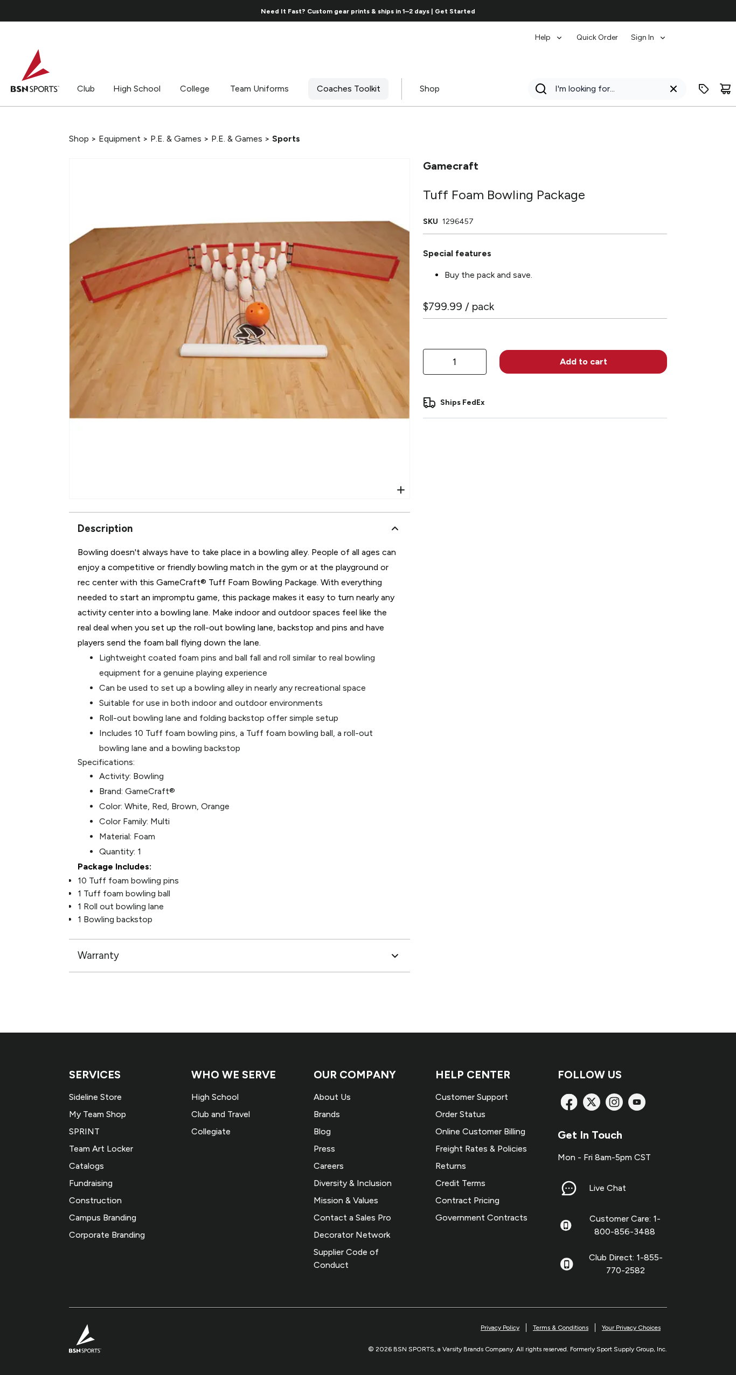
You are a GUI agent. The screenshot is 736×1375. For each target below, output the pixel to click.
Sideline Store (95, 1097)
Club (86, 88)
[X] (591, 1102)
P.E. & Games (176, 139)
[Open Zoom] (400, 489)
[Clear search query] (673, 89)
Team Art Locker (101, 1149)
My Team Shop (97, 1114)
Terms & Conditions (560, 1327)
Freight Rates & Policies (481, 1149)
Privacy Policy (500, 1327)
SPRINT (84, 1131)
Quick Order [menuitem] (597, 37)
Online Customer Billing (480, 1131)
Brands (327, 1114)
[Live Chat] (569, 1188)
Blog (322, 1131)
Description (105, 528)
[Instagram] (614, 1102)
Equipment (120, 139)
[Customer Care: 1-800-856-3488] (566, 1225)
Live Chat (607, 1188)
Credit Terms (460, 1183)
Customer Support (471, 1097)
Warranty (98, 955)
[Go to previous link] (75, 10)
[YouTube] (637, 1102)
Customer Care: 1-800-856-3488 (625, 1225)
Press (324, 1149)
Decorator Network (352, 1235)
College (195, 88)
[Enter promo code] (703, 89)
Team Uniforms (259, 88)
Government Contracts (481, 1217)
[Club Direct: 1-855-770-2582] (566, 1264)
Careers (329, 1166)
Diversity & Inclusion (353, 1183)
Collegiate (211, 1131)
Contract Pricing (467, 1200)
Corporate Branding (107, 1235)
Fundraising (91, 1183)
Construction (95, 1200)
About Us (332, 1097)
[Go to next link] (660, 10)
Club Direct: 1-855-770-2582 (626, 1263)
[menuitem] (549, 32)
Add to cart (583, 361)
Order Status (460, 1114)
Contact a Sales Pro (352, 1217)
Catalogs (86, 1166)
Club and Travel (220, 1114)
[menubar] (601, 32)
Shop (430, 88)
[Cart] (725, 89)
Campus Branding (102, 1217)
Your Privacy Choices (631, 1327)
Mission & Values (346, 1200)
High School (137, 88)
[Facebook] (569, 1102)
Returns (450, 1166)
